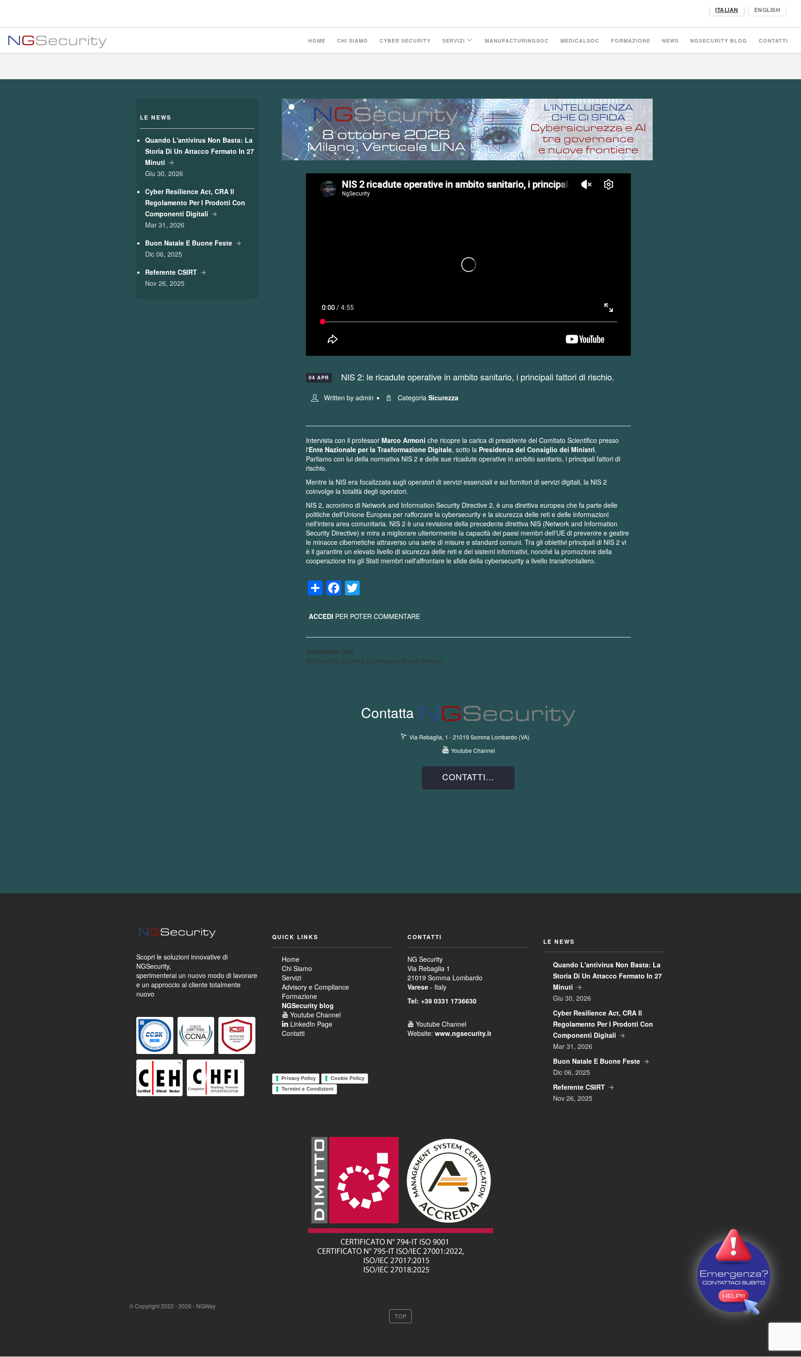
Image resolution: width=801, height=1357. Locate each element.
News (670, 40)
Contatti (773, 40)
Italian (726, 10)
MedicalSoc (579, 40)
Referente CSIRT (171, 272)
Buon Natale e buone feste (188, 242)
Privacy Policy (298, 1078)
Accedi (321, 616)
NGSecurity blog (718, 40)
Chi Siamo (352, 40)
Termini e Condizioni (307, 1089)
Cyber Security (405, 40)
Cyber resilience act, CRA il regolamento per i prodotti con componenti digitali (195, 202)
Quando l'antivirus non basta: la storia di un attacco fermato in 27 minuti (199, 151)
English (767, 10)
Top (400, 1316)
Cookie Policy (347, 1078)
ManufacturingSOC (517, 40)
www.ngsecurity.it (463, 1033)
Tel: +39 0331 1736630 (442, 1000)
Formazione (630, 40)
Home (316, 40)
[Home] (57, 40)
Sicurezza (443, 397)
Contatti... (468, 776)
